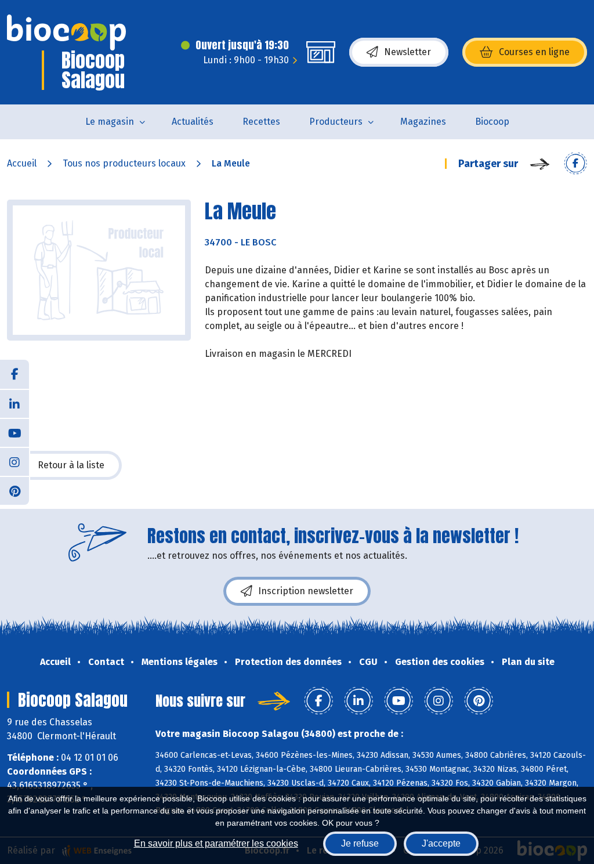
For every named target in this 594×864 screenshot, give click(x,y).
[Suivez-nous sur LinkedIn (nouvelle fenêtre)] (14, 403)
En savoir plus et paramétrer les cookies (216, 843)
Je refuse (360, 843)
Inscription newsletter (305, 591)
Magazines (423, 121)
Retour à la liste (71, 465)
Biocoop (492, 121)
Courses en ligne (534, 51)
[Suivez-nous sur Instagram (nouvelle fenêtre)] (14, 461)
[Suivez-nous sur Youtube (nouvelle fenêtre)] (14, 432)
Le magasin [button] (109, 121)
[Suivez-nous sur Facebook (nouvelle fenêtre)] (14, 374)
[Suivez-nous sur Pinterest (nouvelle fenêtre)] (14, 490)
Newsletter (407, 51)
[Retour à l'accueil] (66, 32)
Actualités (192, 121)
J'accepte (441, 843)
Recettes (261, 121)
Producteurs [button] (336, 121)
